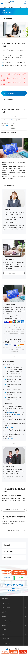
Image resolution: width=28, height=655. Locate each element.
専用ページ (6, 262)
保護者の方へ (7, 545)
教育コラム (4, 634)
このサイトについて (6, 643)
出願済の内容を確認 (8, 99)
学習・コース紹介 (6, 603)
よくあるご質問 (8, 551)
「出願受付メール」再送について (11, 509)
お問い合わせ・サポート (7, 620)
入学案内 (20, 7)
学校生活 (4, 629)
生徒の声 (4, 611)
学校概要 (4, 616)
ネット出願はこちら (10, 273)
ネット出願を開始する (9, 93)
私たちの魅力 (7, 558)
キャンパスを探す (6, 607)
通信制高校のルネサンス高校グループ (8, 7)
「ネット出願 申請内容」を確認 (11, 530)
